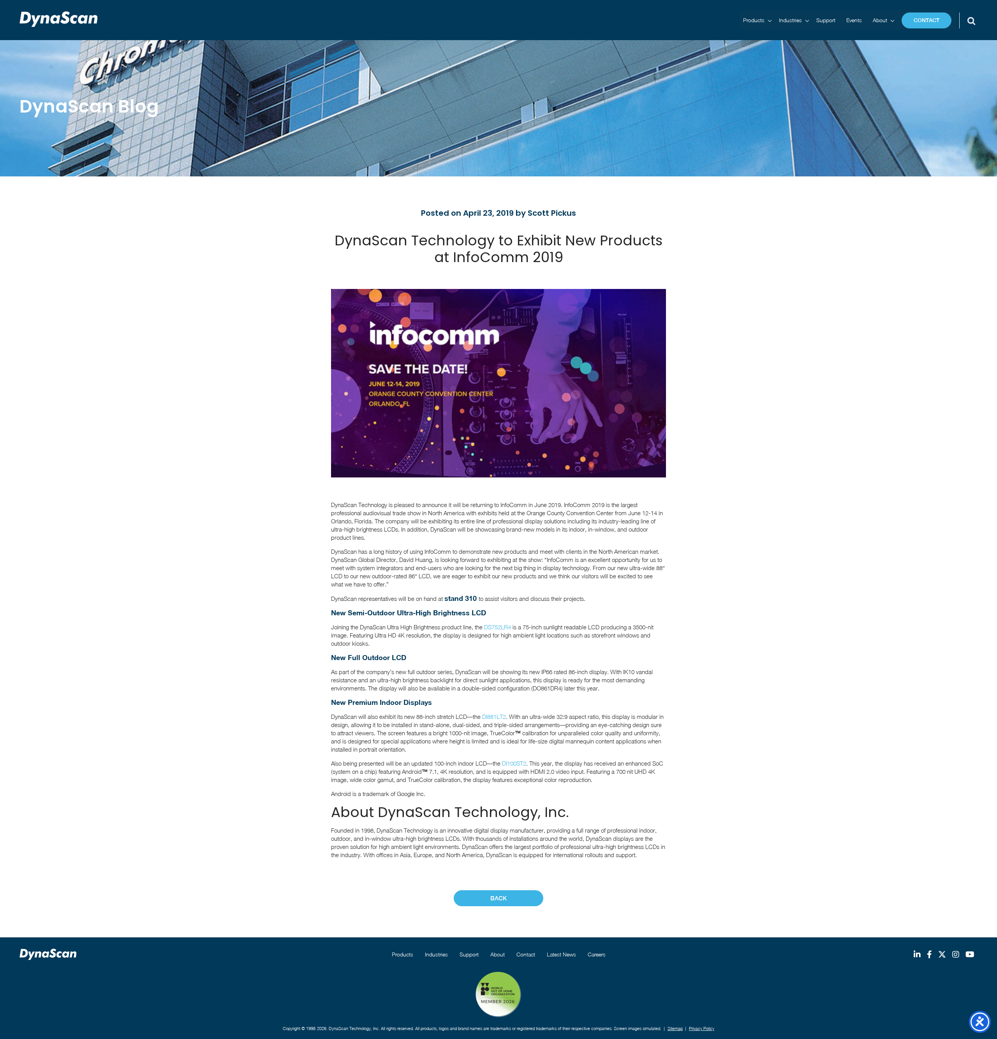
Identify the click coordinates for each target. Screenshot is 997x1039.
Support (825, 20)
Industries (790, 20)
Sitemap (675, 1028)
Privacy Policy (701, 1028)
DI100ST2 (514, 763)
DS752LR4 (497, 626)
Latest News (561, 954)
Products (753, 20)
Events (854, 20)
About (880, 20)
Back (498, 898)
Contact (926, 20)
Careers (597, 954)
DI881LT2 (494, 716)
